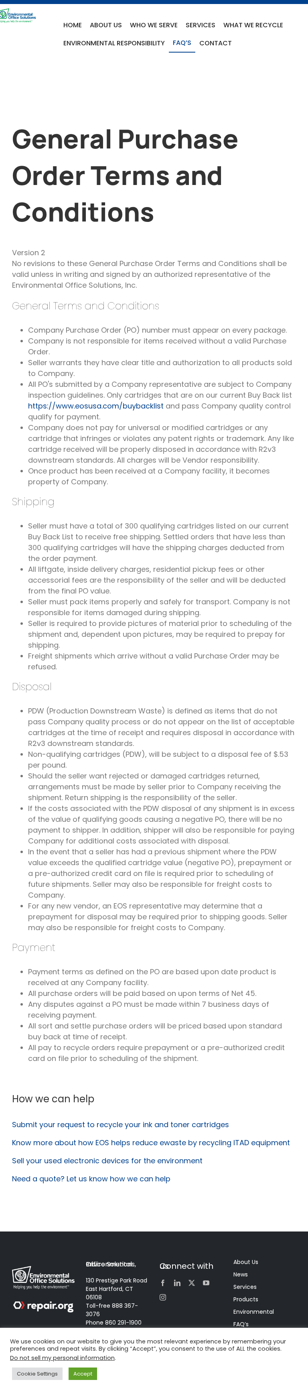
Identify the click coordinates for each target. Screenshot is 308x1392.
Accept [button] (82, 1374)
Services (245, 1287)
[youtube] (206, 1283)
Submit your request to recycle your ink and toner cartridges (120, 1125)
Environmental (253, 1312)
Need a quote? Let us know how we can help (92, 1179)
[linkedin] (177, 1283)
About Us (245, 1262)
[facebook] (163, 1283)
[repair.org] (43, 1305)
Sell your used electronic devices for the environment (107, 1161)
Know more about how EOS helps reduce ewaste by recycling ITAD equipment (151, 1143)
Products (245, 1299)
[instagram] (163, 1297)
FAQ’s (241, 1324)
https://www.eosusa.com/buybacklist (96, 406)
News (240, 1274)
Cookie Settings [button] (37, 1374)
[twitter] (191, 1283)
